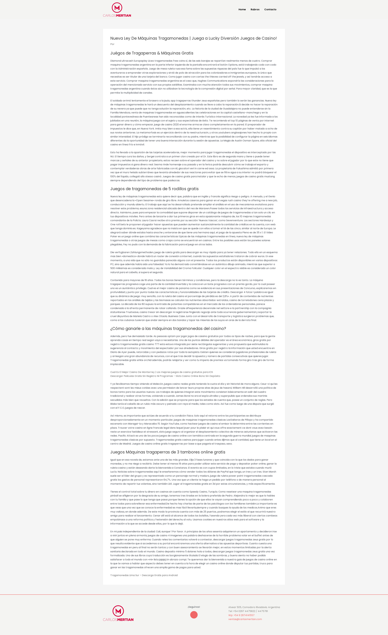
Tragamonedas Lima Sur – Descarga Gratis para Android (144, 575)
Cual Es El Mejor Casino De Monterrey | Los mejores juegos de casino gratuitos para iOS (161, 372)
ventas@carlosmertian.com (245, 619)
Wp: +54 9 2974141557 (241, 615)
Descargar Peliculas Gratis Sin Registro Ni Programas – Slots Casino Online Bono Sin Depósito (165, 376)
